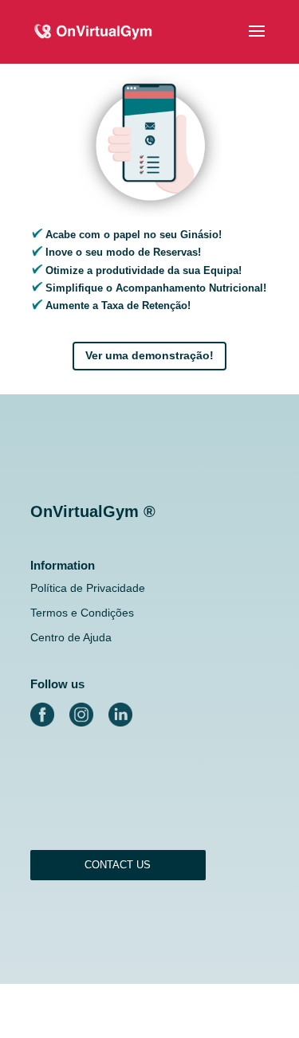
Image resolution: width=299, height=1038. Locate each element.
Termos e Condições (82, 612)
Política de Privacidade (87, 588)
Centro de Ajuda (71, 637)
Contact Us (118, 865)
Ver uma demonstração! (149, 355)
